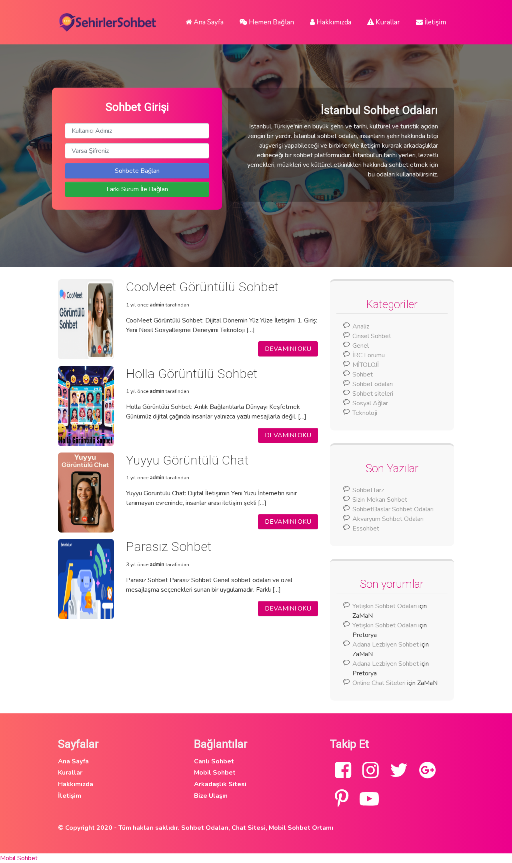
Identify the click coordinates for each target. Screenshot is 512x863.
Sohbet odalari (372, 384)
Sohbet (362, 374)
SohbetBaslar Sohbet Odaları (393, 509)
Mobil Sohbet (215, 772)
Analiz (360, 326)
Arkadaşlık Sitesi (220, 784)
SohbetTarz (368, 490)
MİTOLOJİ (365, 364)
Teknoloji (364, 412)
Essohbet (365, 528)
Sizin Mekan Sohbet (379, 499)
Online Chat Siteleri (379, 683)
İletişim (434, 22)
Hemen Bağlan (270, 22)
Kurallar (387, 22)
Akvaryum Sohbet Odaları (388, 519)
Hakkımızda (333, 22)
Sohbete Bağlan (137, 170)
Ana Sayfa (208, 22)
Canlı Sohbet (214, 761)
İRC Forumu (368, 355)
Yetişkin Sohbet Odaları (384, 606)
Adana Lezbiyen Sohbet (385, 644)
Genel (360, 345)
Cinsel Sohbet (371, 336)
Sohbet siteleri (372, 393)
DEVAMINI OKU (288, 348)
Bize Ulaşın (211, 795)
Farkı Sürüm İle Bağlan (137, 189)
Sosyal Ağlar (370, 403)
